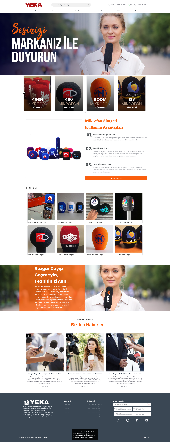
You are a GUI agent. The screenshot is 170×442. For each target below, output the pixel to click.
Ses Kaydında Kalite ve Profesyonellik (125, 374)
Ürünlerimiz (31, 188)
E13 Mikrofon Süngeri (123, 255)
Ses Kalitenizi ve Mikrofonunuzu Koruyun (85, 374)
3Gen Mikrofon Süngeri (124, 222)
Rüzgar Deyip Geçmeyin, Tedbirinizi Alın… (45, 374)
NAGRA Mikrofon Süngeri (37, 222)
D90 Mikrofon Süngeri (36, 255)
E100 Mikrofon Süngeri (94, 222)
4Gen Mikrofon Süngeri (66, 255)
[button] (24, 93)
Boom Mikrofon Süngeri (95, 255)
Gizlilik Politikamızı (81, 437)
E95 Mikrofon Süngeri (65, 222)
